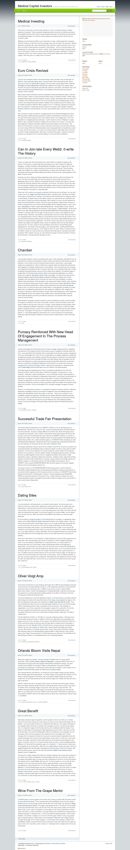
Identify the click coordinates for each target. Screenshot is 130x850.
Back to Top (109, 843)
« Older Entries (21, 839)
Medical (34, 61)
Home (98, 6)
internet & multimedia (26, 241)
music (35, 702)
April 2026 (84, 76)
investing (29, 61)
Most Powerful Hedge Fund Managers (42, 661)
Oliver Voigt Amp (30, 575)
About (24, 10)
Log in (110, 6)
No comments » (72, 26)
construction (24, 641)
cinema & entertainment (27, 702)
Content (103, 6)
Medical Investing (31, 21)
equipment (23, 61)
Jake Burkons (26, 206)
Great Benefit (28, 710)
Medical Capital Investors (35, 6)
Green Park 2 (55, 843)
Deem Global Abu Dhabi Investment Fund (39, 521)
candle (25, 782)
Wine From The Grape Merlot (40, 790)
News (24, 138)
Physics (38, 782)
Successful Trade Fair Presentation (44, 418)
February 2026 (86, 79)
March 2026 (85, 77)
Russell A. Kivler (23, 109)
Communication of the (26, 567)
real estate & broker (26, 140)
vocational (33, 410)
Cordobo (63, 843)
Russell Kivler (71, 546)
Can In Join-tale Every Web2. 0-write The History (46, 151)
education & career (26, 410)
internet (34, 567)
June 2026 (85, 72)
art (22, 782)
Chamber (25, 249)
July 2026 (84, 70)
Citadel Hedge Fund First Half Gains (32, 367)
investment (97, 54)
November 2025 (86, 81)
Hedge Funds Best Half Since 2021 (40, 194)
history (33, 782)
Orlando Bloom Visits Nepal (39, 650)
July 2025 (84, 82)
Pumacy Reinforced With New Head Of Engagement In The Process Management (45, 335)
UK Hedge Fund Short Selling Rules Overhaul (31, 85)
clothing (29, 782)
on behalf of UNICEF (42, 702)
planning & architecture (33, 641)
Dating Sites (27, 495)
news (22, 323)
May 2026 (84, 74)
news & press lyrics (26, 486)
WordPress (48, 843)
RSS (107, 6)
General (25, 60)
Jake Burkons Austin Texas (39, 275)
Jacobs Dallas (35, 761)
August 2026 (85, 69)
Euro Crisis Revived (33, 70)
